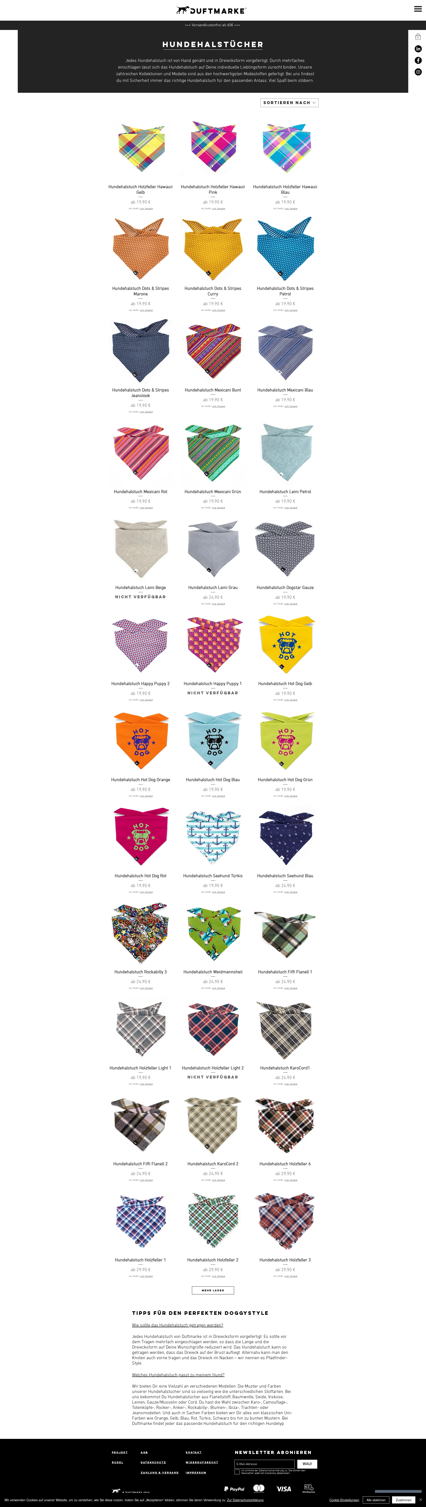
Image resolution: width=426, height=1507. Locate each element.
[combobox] (289, 102)
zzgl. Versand (146, 208)
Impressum (196, 1472)
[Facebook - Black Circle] (418, 60)
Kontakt (194, 1452)
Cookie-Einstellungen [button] (344, 1500)
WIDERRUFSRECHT (202, 1462)
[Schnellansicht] (141, 148)
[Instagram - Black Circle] (418, 71)
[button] (418, 37)
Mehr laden (213, 1290)
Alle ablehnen (376, 1500)
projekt (120, 1452)
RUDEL (117, 1462)
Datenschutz (153, 1462)
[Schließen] (420, 1499)
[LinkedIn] (418, 48)
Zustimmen (404, 1500)
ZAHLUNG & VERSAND (160, 1472)
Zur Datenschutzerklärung (245, 1500)
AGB (144, 1452)
